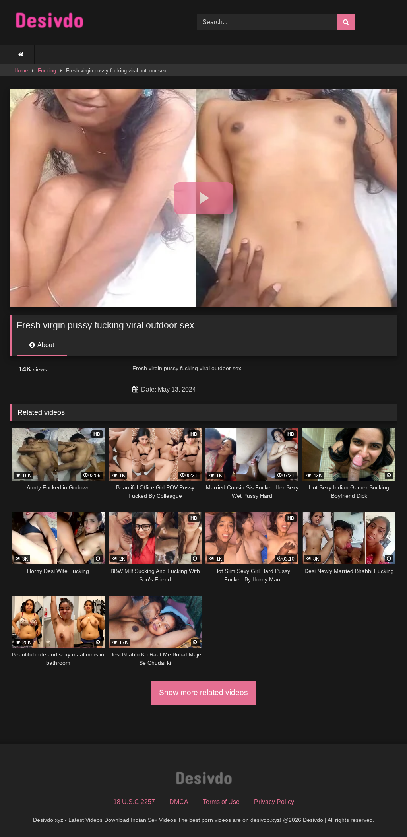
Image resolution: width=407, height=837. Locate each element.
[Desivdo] (91, 22)
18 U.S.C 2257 (134, 801)
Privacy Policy (274, 801)
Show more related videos (203, 692)
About (45, 345)
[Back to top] (382, 813)
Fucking (47, 71)
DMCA (178, 801)
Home (21, 71)
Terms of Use (221, 801)
